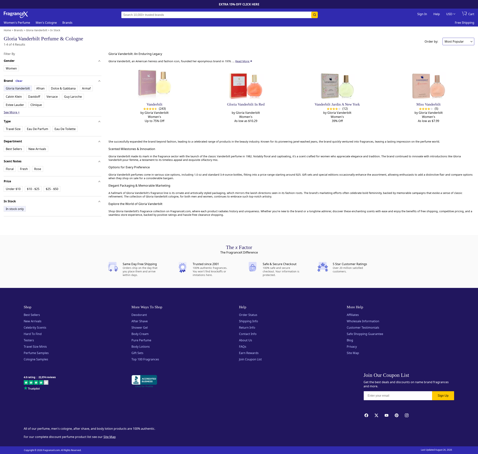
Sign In (422, 14)
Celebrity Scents (35, 327)
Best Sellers (14, 149)
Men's (46, 23)
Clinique (36, 105)
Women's (17, 23)
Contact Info (248, 334)
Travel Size (13, 129)
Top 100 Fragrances (145, 359)
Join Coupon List (250, 359)
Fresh (24, 169)
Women (11, 68)
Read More (242, 61)
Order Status (248, 315)
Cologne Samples (36, 359)
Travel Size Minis (35, 347)
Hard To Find (33, 334)
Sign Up (443, 395)
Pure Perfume (141, 340)
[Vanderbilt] (154, 83)
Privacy (352, 347)
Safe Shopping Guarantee (365, 334)
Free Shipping (464, 23)
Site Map (353, 353)
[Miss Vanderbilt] (428, 83)
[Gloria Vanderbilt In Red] (246, 83)
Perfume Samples (36, 353)
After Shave (139, 321)
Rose (37, 169)
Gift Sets (137, 353)
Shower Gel (139, 327)
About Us (245, 340)
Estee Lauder (15, 105)
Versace (52, 97)
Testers (29, 340)
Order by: (431, 41)
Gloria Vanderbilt (18, 88)
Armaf (86, 88)
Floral (10, 169)
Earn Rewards (249, 353)
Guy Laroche (73, 97)
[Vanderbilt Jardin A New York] (337, 83)
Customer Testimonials (363, 327)
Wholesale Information (363, 321)
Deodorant (139, 315)
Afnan (40, 88)
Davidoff (34, 97)
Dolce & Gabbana (63, 88)
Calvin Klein (14, 97)
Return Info (247, 327)
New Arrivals (37, 149)
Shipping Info (248, 321)
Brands (67, 23)
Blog (350, 340)
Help (436, 14)
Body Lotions (140, 347)
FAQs (242, 347)
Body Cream (140, 334)
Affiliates (353, 315)
